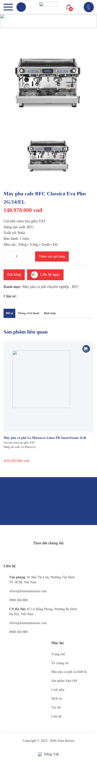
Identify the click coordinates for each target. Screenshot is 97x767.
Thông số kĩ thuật (28, 313)
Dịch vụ (56, 698)
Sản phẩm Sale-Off (64, 681)
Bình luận (50, 313)
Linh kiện (57, 690)
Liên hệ (56, 716)
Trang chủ (58, 654)
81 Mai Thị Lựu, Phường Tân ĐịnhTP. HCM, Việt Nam (42, 579)
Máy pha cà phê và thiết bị (69, 672)
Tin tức (56, 707)
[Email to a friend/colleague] (41, 296)
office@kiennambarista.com (28, 591)
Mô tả (9, 313)
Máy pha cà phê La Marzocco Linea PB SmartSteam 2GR (45, 438)
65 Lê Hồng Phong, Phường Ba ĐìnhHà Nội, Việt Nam (43, 611)
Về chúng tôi (60, 663)
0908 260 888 (18, 600)
